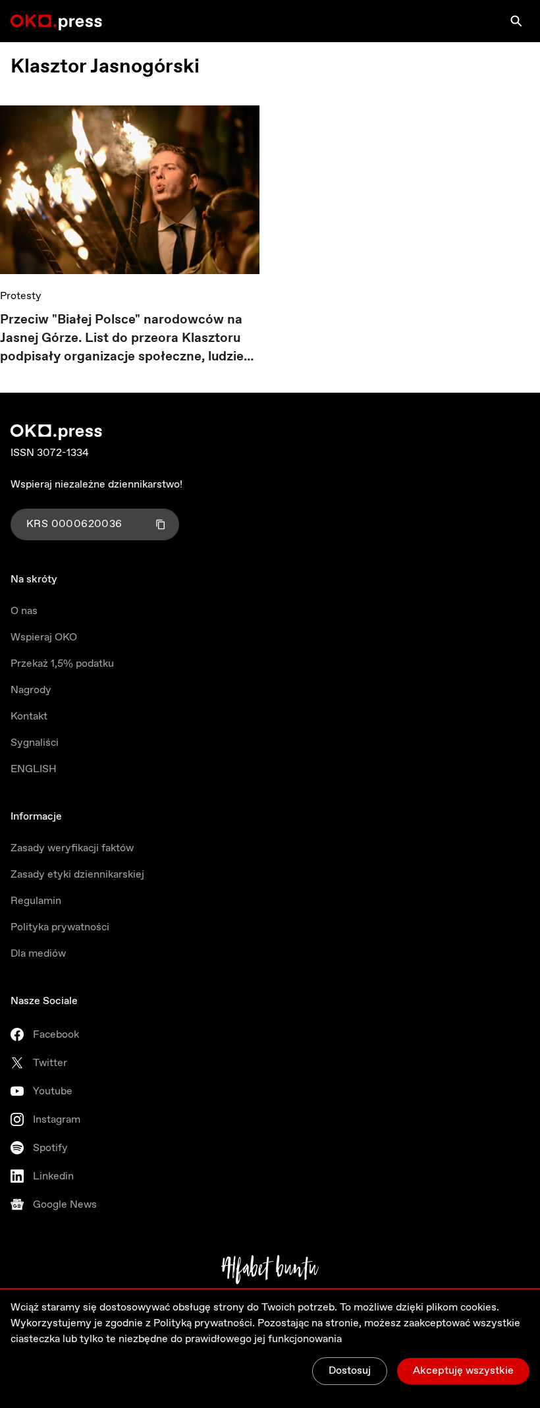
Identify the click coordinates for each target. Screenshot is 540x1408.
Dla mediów (38, 954)
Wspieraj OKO (44, 637)
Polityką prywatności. (204, 1323)
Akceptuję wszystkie (463, 1371)
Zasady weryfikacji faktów (72, 848)
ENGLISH (34, 769)
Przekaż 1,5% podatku (62, 664)
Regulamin (36, 901)
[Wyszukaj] (516, 21)
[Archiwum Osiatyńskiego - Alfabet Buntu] (270, 1269)
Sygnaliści (35, 743)
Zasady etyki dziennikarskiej (77, 875)
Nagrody (31, 690)
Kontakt (29, 716)
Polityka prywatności (60, 927)
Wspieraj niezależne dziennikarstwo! (96, 485)
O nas (24, 611)
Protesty (20, 296)
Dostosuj (350, 1371)
